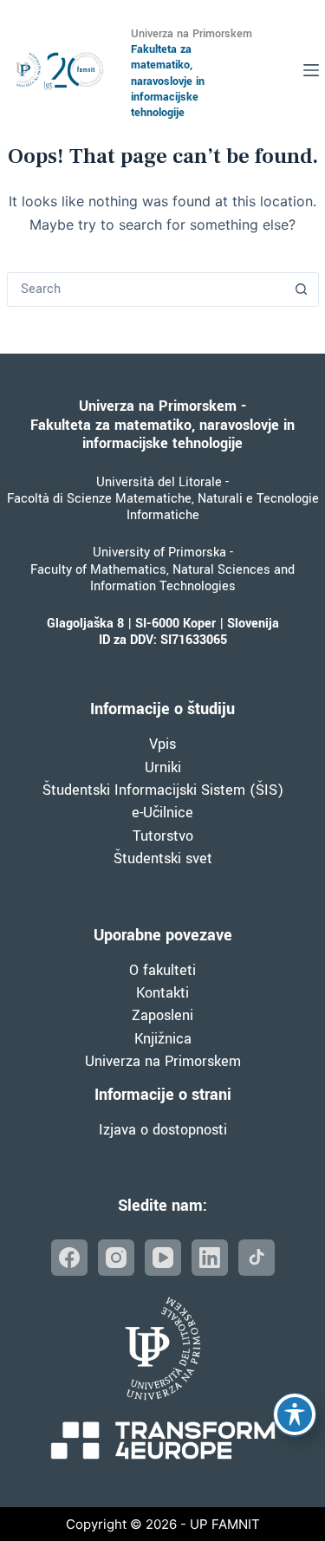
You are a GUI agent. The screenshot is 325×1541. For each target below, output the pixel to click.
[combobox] (146, 289)
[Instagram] (116, 1257)
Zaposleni (162, 1015)
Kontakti (162, 993)
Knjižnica (163, 1039)
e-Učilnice (162, 813)
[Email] (256, 1257)
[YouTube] (163, 1257)
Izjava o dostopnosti (163, 1130)
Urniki (163, 767)
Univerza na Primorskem (163, 1061)
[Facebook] (69, 1257)
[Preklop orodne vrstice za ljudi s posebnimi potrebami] (294, 1414)
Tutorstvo (163, 836)
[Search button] (301, 289)
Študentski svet (163, 858)
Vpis (162, 744)
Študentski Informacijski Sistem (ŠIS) (162, 790)
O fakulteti (162, 970)
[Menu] (311, 70)
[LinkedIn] (210, 1257)
